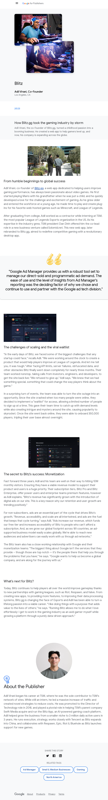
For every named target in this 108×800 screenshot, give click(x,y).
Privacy (51, 794)
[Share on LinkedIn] (60, 756)
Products (40, 794)
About (30, 794)
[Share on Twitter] (47, 756)
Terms (61, 794)
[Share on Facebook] (54, 756)
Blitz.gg (39, 188)
